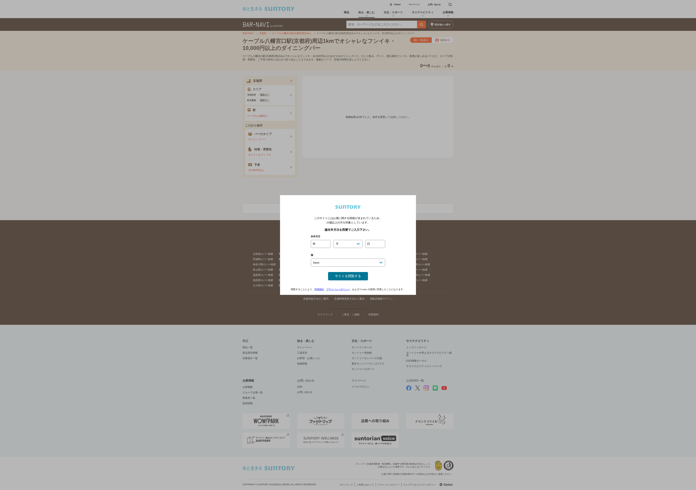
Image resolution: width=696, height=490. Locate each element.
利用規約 (319, 289)
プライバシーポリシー (338, 289)
